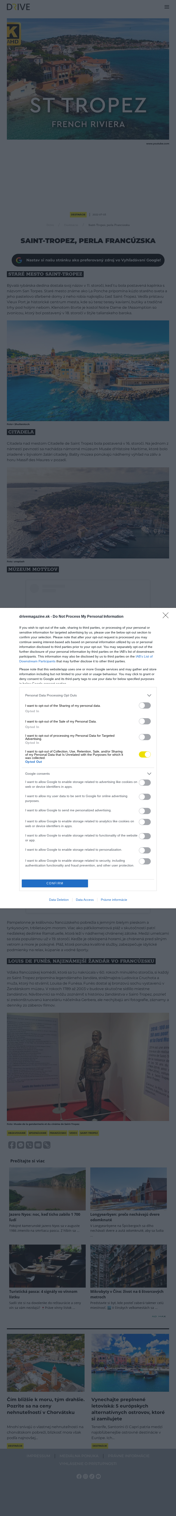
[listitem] (88, 695)
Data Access (85, 899)
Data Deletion (59, 899)
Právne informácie (114, 899)
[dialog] (88, 758)
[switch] (145, 705)
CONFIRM (55, 883)
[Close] (167, 616)
